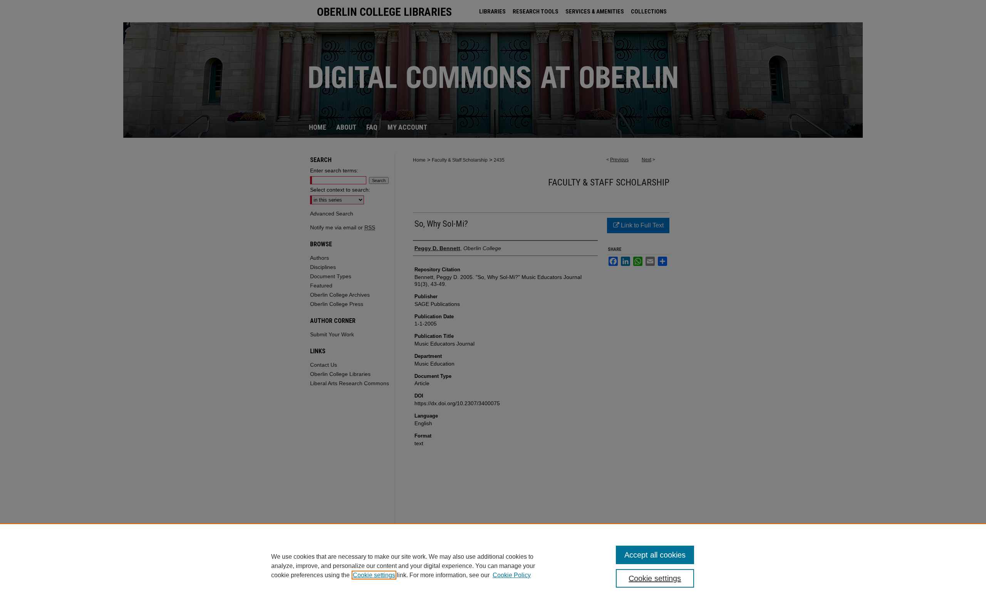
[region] (493, 565)
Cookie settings (374, 575)
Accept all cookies (655, 555)
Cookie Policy (512, 575)
